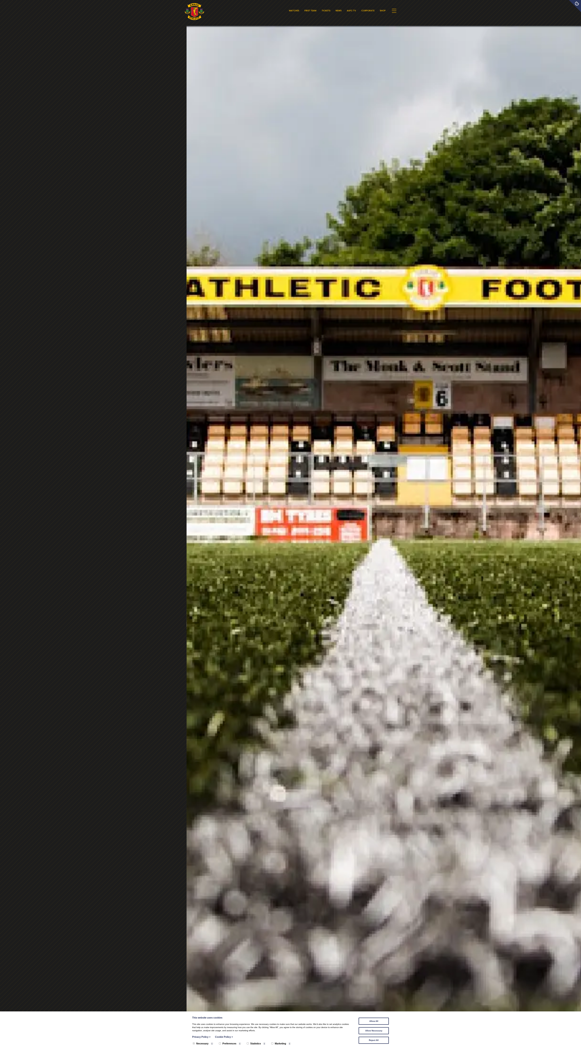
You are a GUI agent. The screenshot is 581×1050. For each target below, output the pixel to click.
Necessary (202, 1043)
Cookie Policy (224, 1037)
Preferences (229, 1043)
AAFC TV (351, 10)
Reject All (374, 1040)
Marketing (280, 1043)
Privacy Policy (201, 1037)
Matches (294, 10)
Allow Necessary (373, 1030)
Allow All (373, 1021)
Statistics (255, 1043)
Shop (383, 10)
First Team (310, 10)
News (338, 10)
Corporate (367, 10)
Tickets (326, 10)
